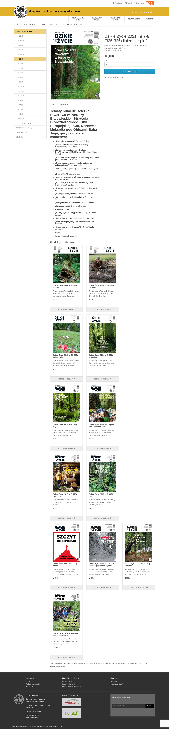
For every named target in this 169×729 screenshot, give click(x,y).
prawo (98, 664)
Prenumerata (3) (21, 132)
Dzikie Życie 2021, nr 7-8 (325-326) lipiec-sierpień (67, 24)
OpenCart (26, 726)
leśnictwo (92, 664)
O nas (28, 681)
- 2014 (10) (20, 91)
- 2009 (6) (19, 114)
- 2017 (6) (19, 77)
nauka (86, 664)
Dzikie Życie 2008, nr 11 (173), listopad (101, 286)
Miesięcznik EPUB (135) (24, 128)
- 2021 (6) (19, 59)
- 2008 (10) (20, 119)
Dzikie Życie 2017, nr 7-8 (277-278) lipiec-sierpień (101, 426)
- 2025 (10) (20, 41)
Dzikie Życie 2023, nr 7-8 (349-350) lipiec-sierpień (65, 634)
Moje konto (114, 681)
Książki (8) (19, 137)
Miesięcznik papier (78, 19)
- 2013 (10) (20, 96)
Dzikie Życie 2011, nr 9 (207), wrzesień (101, 356)
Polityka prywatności (33, 684)
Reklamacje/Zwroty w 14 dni (71, 686)
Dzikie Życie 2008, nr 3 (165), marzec (65, 286)
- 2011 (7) (19, 105)
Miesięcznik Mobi (96, 19)
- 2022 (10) (20, 54)
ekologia (74, 664)
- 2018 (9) (19, 73)
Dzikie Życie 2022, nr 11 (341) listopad (137, 565)
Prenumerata (134, 19)
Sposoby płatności (68, 684)
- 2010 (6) (19, 109)
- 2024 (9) (19, 45)
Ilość (106, 60)
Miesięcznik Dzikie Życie (62, 664)
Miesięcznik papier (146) (24, 31)
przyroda (81, 664)
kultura (141, 664)
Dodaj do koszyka (129, 71)
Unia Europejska (132, 664)
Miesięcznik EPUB (115, 19)
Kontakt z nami (67, 681)
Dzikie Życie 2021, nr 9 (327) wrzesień (65, 565)
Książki (149, 19)
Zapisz (149, 705)
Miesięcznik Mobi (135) (23, 123)
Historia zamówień (116, 684)
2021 (43, 24)
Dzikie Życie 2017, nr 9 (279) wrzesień (65, 495)
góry (145, 664)
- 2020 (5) (19, 63)
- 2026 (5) (19, 36)
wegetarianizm (55, 666)
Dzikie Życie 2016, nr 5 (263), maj (65, 426)
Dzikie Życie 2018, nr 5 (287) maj (101, 495)
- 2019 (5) (19, 68)
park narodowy (106, 664)
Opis (53, 104)
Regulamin (30, 686)
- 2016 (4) (19, 82)
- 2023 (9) (19, 50)
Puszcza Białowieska (119, 664)
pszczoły (64, 666)
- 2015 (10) (20, 86)
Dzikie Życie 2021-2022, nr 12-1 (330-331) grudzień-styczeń (102, 565)
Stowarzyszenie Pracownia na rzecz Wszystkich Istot (129, 46)
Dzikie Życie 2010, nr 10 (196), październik (65, 356)
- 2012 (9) (19, 100)
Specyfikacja (64, 104)
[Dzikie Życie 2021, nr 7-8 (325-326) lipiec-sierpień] (75, 64)
